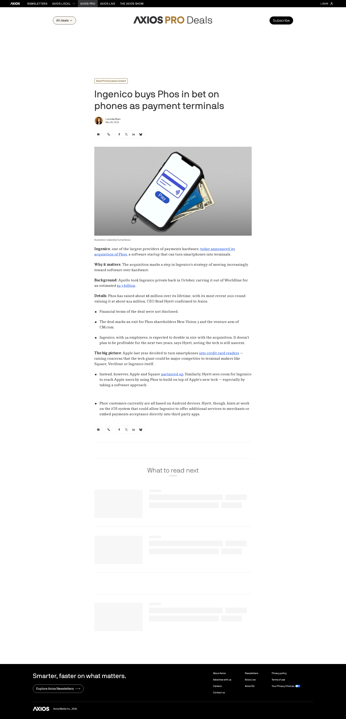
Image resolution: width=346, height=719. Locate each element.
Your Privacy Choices (283, 686)
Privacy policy (279, 673)
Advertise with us (222, 679)
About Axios (219, 673)
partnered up (172, 374)
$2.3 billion (126, 286)
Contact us (219, 692)
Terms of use (278, 679)
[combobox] (64, 3)
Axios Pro (87, 3)
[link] (98, 134)
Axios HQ (249, 686)
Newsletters (37, 3)
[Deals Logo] (173, 20)
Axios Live (107, 3)
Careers (217, 686)
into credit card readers (219, 353)
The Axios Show (132, 3)
